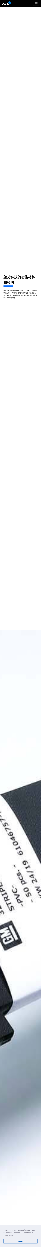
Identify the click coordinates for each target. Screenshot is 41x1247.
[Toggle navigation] (36, 3)
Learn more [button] (8, 1236)
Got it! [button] (20, 1241)
